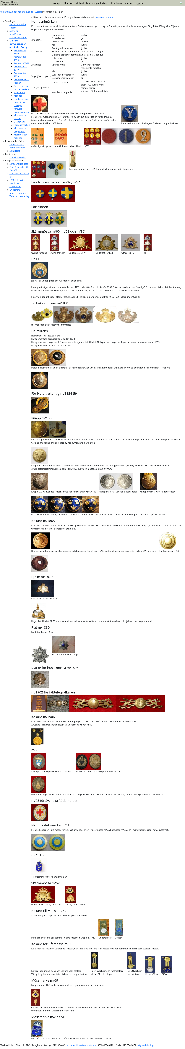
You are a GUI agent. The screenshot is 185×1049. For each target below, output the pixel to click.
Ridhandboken (83, 3)
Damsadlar (15, 186)
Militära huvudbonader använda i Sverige (21, 11)
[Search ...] (181, 2)
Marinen (18, 95)
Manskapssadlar (17, 157)
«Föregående (100, 17)
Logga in (139, 3)
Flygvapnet (19, 92)
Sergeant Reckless (18, 163)
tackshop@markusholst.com (81, 1045)
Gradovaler (19, 121)
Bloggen (57, 3)
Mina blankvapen (18, 37)
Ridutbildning (116, 3)
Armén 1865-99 (21, 63)
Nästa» (110, 17)
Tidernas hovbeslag (19, 196)
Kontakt (128, 3)
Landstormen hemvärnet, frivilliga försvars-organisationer (21, 105)
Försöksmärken (22, 124)
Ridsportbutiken (99, 3)
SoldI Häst (14, 150)
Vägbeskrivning (146, 1045)
